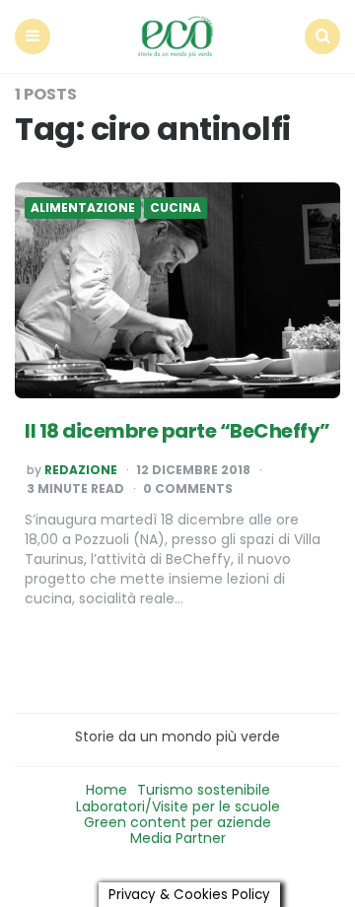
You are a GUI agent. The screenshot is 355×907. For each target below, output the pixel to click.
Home (106, 790)
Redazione (80, 470)
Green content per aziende (177, 822)
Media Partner (178, 838)
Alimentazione (83, 208)
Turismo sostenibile (203, 790)
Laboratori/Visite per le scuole (178, 806)
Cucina (175, 208)
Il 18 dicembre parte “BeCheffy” (177, 431)
